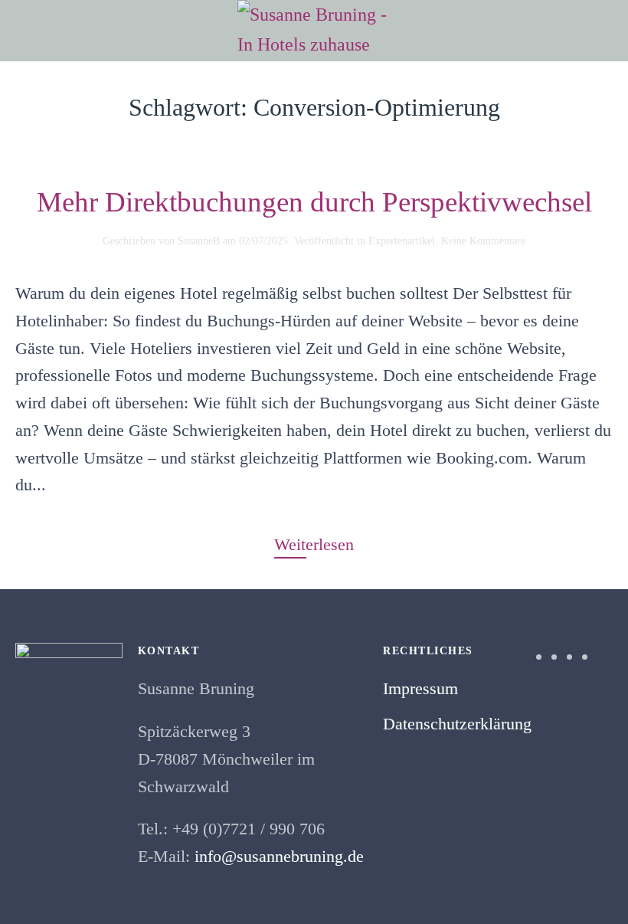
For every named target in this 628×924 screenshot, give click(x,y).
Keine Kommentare (483, 241)
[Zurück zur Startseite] (314, 30)
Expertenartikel (401, 241)
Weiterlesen (314, 544)
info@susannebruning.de (279, 856)
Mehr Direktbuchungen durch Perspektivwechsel (314, 202)
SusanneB (199, 241)
